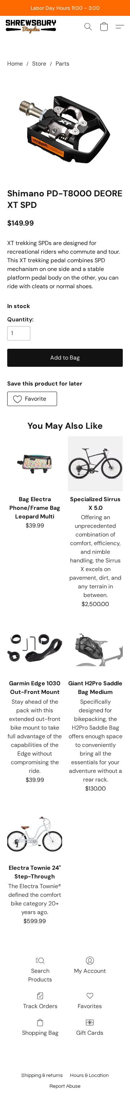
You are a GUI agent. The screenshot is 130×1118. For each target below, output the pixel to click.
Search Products (40, 975)
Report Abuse (65, 1086)
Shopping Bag (40, 1033)
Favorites (90, 1006)
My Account (90, 971)
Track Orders (40, 1006)
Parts (62, 63)
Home (15, 63)
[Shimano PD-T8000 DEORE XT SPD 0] (65, 126)
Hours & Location (89, 1075)
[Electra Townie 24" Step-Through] (34, 832)
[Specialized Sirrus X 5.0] (95, 463)
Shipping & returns (42, 1075)
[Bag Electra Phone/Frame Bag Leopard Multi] (34, 463)
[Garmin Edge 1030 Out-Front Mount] (34, 648)
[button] (32, 26)
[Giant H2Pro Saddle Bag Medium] (95, 648)
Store (39, 63)
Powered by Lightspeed (65, 1098)
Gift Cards (89, 1033)
